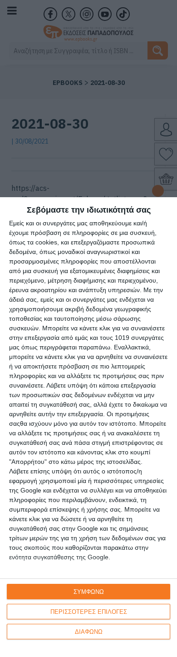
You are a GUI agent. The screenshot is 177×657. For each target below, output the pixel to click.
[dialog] (88, 427)
